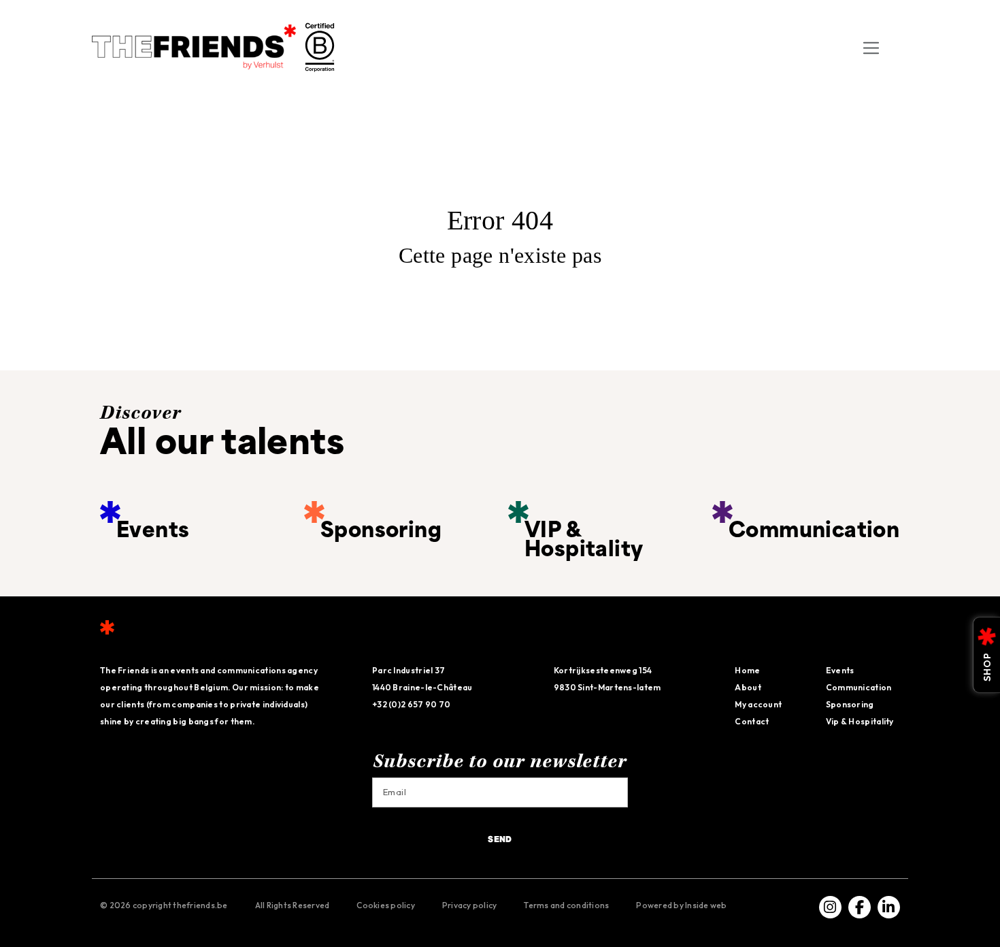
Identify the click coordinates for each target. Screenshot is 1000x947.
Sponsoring (850, 704)
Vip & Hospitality (860, 721)
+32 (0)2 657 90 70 (411, 704)
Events (840, 670)
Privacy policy (469, 905)
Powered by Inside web (681, 905)
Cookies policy (385, 905)
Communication (859, 687)
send (500, 840)
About (748, 687)
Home (747, 670)
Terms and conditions (566, 905)
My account (758, 704)
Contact (752, 721)
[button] (898, 46)
